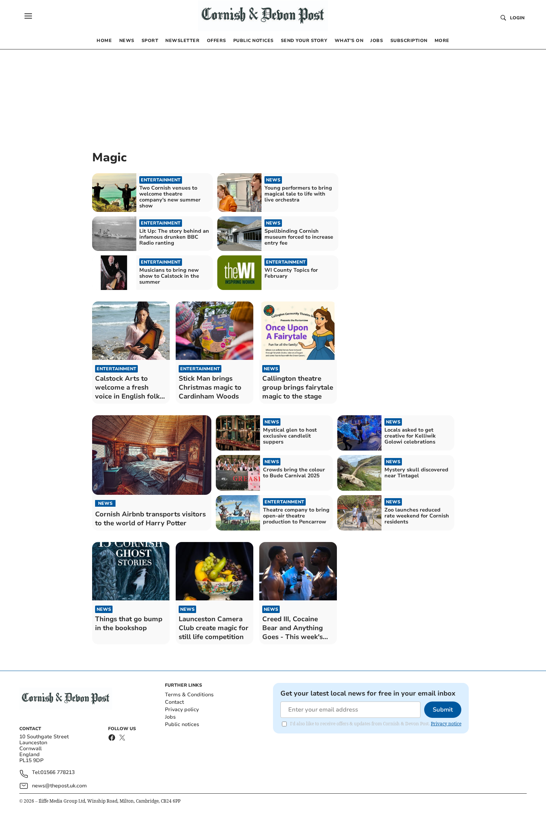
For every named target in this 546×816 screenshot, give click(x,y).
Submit (443, 710)
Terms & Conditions (189, 694)
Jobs (170, 716)
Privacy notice (446, 723)
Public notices (182, 724)
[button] (28, 16)
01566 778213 (57, 773)
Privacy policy (182, 709)
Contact (174, 702)
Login (517, 17)
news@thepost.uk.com (59, 785)
